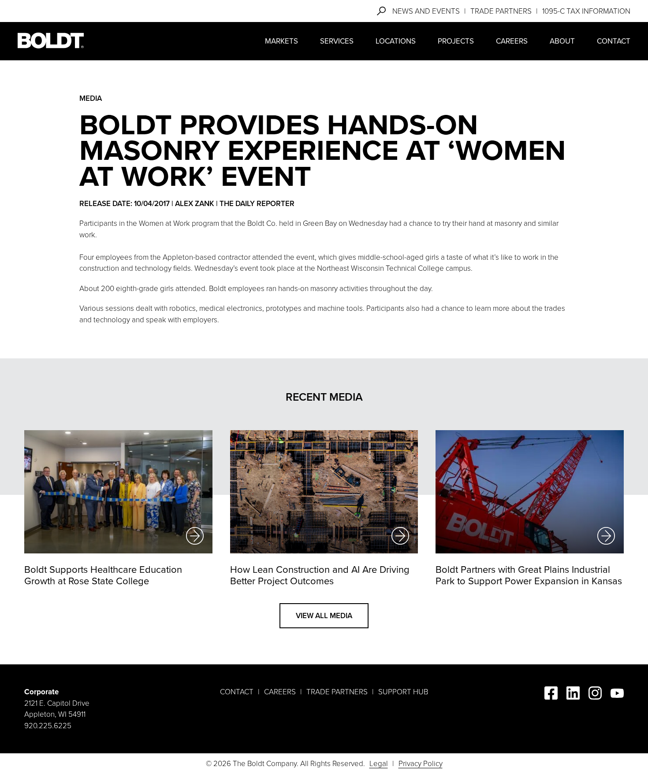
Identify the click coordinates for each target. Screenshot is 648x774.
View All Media (324, 615)
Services (337, 41)
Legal (378, 763)
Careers (512, 41)
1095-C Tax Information (586, 11)
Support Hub (403, 692)
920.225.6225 (47, 725)
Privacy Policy (420, 763)
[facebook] (551, 694)
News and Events (426, 11)
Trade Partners (501, 11)
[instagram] (595, 694)
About (562, 41)
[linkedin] (573, 694)
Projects (456, 41)
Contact (613, 41)
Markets (281, 41)
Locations (396, 41)
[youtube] (617, 695)
